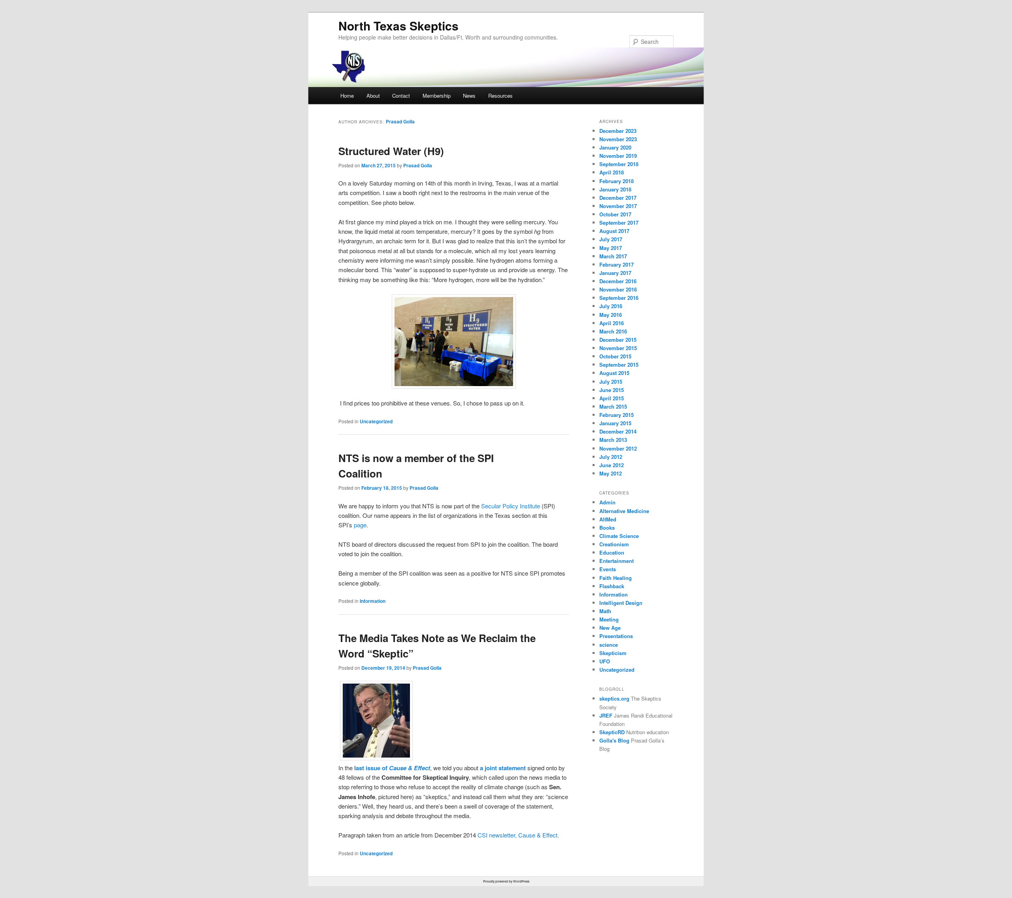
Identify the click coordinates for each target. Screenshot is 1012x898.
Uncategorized (376, 421)
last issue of (392, 767)
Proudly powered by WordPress (506, 881)
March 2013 (613, 439)
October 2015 (615, 356)
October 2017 (615, 214)
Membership (437, 95)
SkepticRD (612, 732)
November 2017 (618, 206)
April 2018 (611, 172)
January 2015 (615, 423)
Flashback (611, 586)
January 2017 (615, 273)
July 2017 (610, 239)
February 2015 (616, 415)
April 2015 (611, 398)
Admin (607, 502)
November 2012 (618, 448)
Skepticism (613, 653)
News (469, 95)
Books (607, 527)
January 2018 (615, 189)
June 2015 (611, 390)
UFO (604, 661)
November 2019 (618, 155)
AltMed (607, 519)
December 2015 (617, 339)
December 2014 (617, 431)
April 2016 (611, 323)
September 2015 (618, 364)
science (608, 644)
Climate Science (619, 536)
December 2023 (617, 131)
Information (372, 600)
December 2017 (617, 197)
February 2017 (616, 264)
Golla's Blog (614, 740)
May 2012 (610, 473)
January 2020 (615, 147)
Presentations (616, 636)
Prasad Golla (400, 121)
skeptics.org (614, 698)
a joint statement (503, 767)
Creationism (614, 544)
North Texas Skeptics (398, 25)
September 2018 (618, 164)
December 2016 (617, 281)
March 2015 (613, 406)
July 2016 (610, 306)
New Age (610, 627)
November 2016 (618, 289)
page (360, 525)
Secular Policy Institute (510, 506)
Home (347, 95)
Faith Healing (615, 578)
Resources (500, 95)
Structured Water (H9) (391, 151)
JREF (605, 715)
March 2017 (613, 256)
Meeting (609, 619)
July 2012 (610, 456)
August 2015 (614, 373)
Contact (401, 95)
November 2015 (618, 348)
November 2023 (618, 139)
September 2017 (618, 222)
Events (607, 569)
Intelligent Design (620, 602)
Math (605, 611)
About (373, 95)
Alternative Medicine (624, 511)
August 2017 (614, 231)
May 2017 (610, 248)
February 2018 (616, 181)
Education (611, 552)
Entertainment (616, 561)
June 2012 (611, 465)
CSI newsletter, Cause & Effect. (518, 835)
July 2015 (610, 381)
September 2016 (618, 297)
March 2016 (613, 331)
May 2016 (610, 314)
